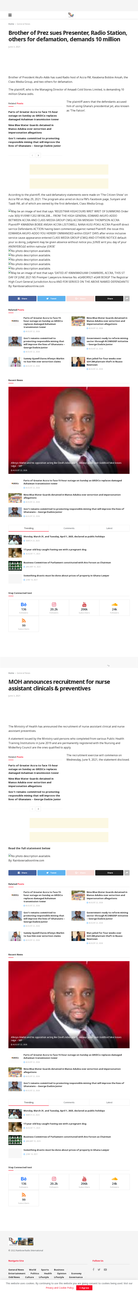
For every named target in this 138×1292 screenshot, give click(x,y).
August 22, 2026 (32, 331)
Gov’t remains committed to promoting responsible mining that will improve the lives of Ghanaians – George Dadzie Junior (34, 142)
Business (59, 1269)
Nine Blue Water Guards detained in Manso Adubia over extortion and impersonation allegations (31, 128)
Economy (76, 1273)
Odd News (14, 1277)
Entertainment (16, 1273)
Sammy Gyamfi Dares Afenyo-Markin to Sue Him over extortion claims (44, 360)
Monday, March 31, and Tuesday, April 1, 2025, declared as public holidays (64, 536)
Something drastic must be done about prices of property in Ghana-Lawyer (66, 575)
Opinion (61, 1273)
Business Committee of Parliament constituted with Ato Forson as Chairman (67, 562)
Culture (29, 1277)
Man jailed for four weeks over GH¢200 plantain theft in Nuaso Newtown (105, 361)
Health (48, 1273)
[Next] (38, 155)
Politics (35, 1273)
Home (11, 24)
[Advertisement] (69, 5)
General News (23, 24)
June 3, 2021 (14, 46)
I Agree (84, 1287)
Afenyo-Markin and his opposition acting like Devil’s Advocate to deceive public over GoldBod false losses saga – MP (66, 464)
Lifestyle (44, 1277)
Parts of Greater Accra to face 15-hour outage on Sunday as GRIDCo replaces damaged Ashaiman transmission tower (33, 115)
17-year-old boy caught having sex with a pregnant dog (55, 549)
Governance (76, 1277)
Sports (45, 1269)
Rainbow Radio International (29, 1250)
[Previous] (32, 155)
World (32, 1269)
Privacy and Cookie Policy (59, 1287)
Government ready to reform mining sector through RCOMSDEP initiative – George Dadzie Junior (107, 341)
